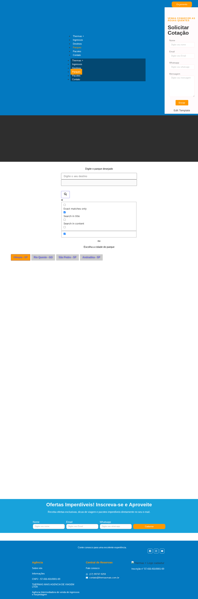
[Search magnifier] (65, 194)
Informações (38, 573)
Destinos (77, 43)
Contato (77, 55)
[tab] (20, 257)
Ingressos (78, 40)
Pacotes (77, 51)
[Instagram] (156, 551)
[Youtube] (162, 551)
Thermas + (78, 36)
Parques (77, 47)
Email (172, 51)
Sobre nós (37, 568)
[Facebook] (150, 551)
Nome (172, 40)
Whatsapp (174, 63)
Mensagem (174, 74)
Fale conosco (92, 568)
